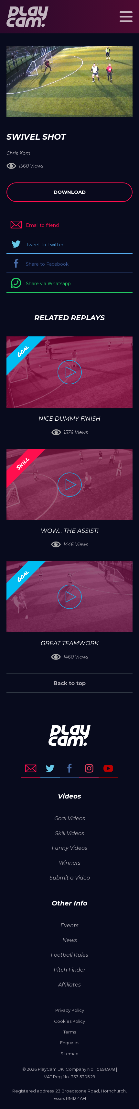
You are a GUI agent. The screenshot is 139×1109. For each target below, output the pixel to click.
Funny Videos (69, 848)
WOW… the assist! (70, 530)
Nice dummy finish (69, 418)
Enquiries (69, 1042)
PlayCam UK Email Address (30, 768)
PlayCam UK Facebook (69, 768)
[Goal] (69, 371)
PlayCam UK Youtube (108, 768)
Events (69, 925)
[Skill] (69, 484)
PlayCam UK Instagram (89, 768)
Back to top (70, 683)
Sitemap (69, 1053)
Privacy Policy (69, 1010)
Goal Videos (69, 818)
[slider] (52, 109)
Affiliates (69, 985)
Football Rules (69, 955)
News (69, 940)
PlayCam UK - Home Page (27, 16)
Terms (69, 1031)
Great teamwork (70, 643)
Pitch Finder (69, 970)
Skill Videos (69, 833)
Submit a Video (69, 878)
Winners (69, 863)
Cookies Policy (69, 1021)
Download (70, 192)
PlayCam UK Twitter (50, 768)
